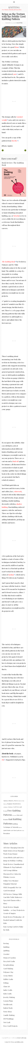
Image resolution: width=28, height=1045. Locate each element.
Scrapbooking (8, 965)
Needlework (7, 1004)
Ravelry (14, 141)
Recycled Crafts (9, 961)
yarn (14, 74)
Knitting (14, 7)
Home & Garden (9, 958)
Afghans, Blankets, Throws (10, 800)
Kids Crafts (7, 994)
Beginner (10, 804)
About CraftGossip (21, 1038)
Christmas (10, 807)
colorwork (18, 491)
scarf (12, 830)
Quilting (6, 950)
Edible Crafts (8, 979)
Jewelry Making (9, 997)
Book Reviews (17, 804)
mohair (11, 575)
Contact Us (7, 1042)
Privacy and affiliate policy (17, 1042)
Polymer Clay (8, 972)
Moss (17, 47)
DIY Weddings (8, 1019)
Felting (5, 983)
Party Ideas (7, 1011)
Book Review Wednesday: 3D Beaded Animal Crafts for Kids (13, 920)
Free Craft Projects (10, 1026)
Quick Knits (6, 830)
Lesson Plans (8, 1001)
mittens (20, 827)
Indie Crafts (7, 990)
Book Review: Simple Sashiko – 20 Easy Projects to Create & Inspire (13, 910)
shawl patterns (17, 830)
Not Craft (6, 1022)
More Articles (10, 843)
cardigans (5, 807)
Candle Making (9, 1015)
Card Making (8, 968)
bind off (15, 461)
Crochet (6, 954)
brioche (16, 216)
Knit (10, 819)
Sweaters (6, 833)
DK (3, 760)
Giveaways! (14, 815)
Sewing (6, 943)
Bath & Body (8, 1008)
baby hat (20, 800)
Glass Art (6, 986)
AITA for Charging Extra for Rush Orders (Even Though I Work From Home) (13, 850)
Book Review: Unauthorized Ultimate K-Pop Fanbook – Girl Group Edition (13, 867)
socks (23, 830)
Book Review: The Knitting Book (13, 163)
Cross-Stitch (8, 976)
